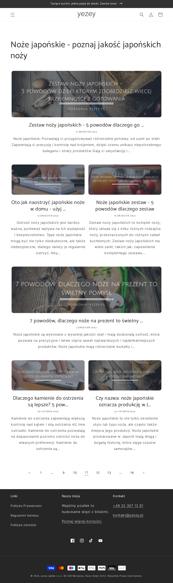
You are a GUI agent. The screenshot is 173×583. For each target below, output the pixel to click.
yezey (44, 576)
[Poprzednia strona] (29, 472)
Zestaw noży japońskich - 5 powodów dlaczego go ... (86, 125)
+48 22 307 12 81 (128, 505)
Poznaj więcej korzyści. (82, 521)
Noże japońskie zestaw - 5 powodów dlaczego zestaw (124, 205)
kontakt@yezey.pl (128, 515)
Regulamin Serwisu (25, 515)
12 (98, 472)
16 (132, 472)
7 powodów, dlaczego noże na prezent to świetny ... (86, 321)
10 (75, 472)
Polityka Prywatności (26, 505)
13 (109, 472)
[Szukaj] (141, 14)
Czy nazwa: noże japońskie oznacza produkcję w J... (125, 401)
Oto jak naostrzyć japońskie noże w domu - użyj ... (48, 205)
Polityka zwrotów (23, 525)
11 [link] (86, 472)
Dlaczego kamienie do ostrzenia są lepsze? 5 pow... (48, 401)
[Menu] (12, 14)
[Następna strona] (143, 472)
